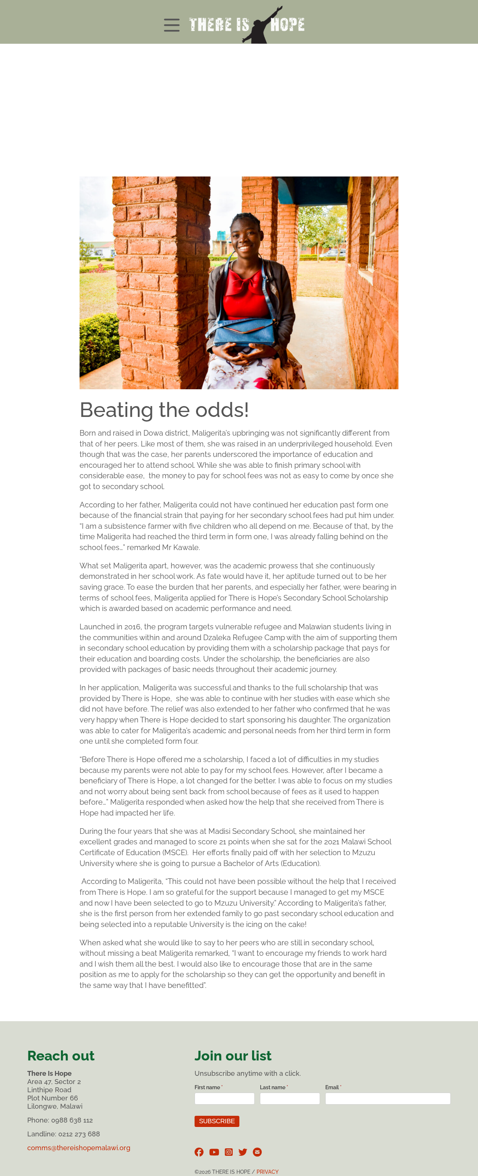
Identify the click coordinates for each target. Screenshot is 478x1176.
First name (209, 1087)
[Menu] (239, 22)
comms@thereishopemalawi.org (78, 1148)
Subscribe (217, 1121)
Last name (274, 1087)
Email (333, 1087)
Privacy (268, 1172)
